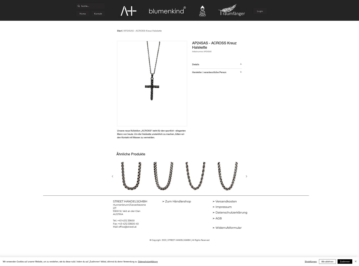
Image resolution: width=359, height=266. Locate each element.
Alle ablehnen (327, 261)
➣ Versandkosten (224, 201)
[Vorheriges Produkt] (112, 176)
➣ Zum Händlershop (176, 201)
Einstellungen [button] (311, 261)
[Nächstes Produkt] (246, 176)
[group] (179, 176)
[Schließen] (355, 261)
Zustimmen (345, 261)
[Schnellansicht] (131, 176)
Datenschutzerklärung (148, 261)
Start (119, 30)
